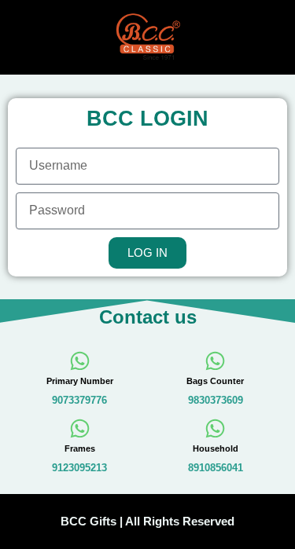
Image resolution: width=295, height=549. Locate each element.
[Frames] (79, 428)
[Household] (215, 428)
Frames (80, 448)
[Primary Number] (79, 360)
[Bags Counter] (215, 360)
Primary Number (79, 381)
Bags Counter (215, 381)
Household (215, 448)
